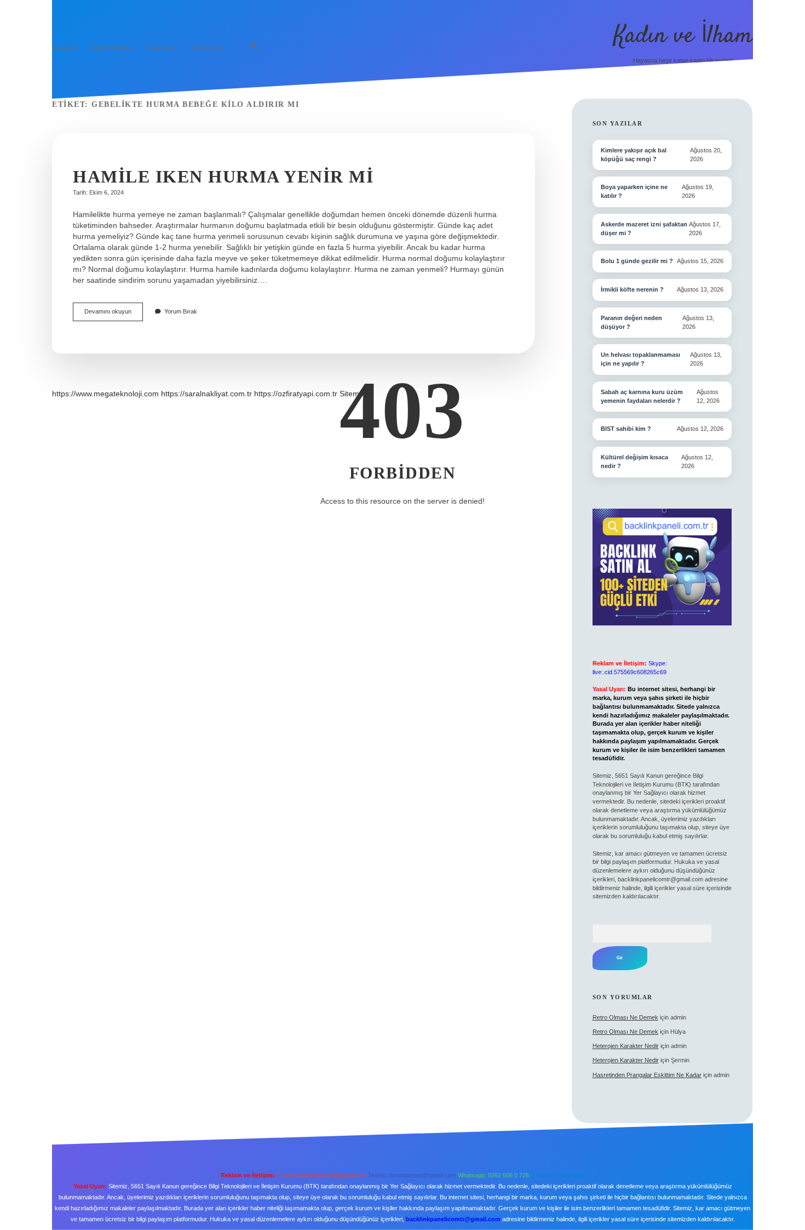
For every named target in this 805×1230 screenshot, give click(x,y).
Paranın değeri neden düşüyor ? (631, 322)
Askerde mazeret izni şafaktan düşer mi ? (644, 228)
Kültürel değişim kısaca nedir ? (634, 461)
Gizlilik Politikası (111, 47)
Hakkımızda (205, 47)
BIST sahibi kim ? (626, 428)
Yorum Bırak (180, 311)
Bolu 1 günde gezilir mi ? (637, 261)
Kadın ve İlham (683, 36)
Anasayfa (64, 47)
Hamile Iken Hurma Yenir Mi (223, 176)
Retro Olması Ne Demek (625, 1017)
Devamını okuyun (113, 314)
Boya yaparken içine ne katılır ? (634, 191)
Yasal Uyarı (161, 47)
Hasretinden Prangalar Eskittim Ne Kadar (647, 1075)
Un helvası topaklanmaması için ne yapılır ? (640, 359)
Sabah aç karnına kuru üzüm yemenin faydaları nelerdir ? (642, 396)
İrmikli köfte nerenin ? (632, 289)
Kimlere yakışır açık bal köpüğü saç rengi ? (633, 154)
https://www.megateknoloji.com (105, 393)
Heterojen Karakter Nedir (626, 1046)
